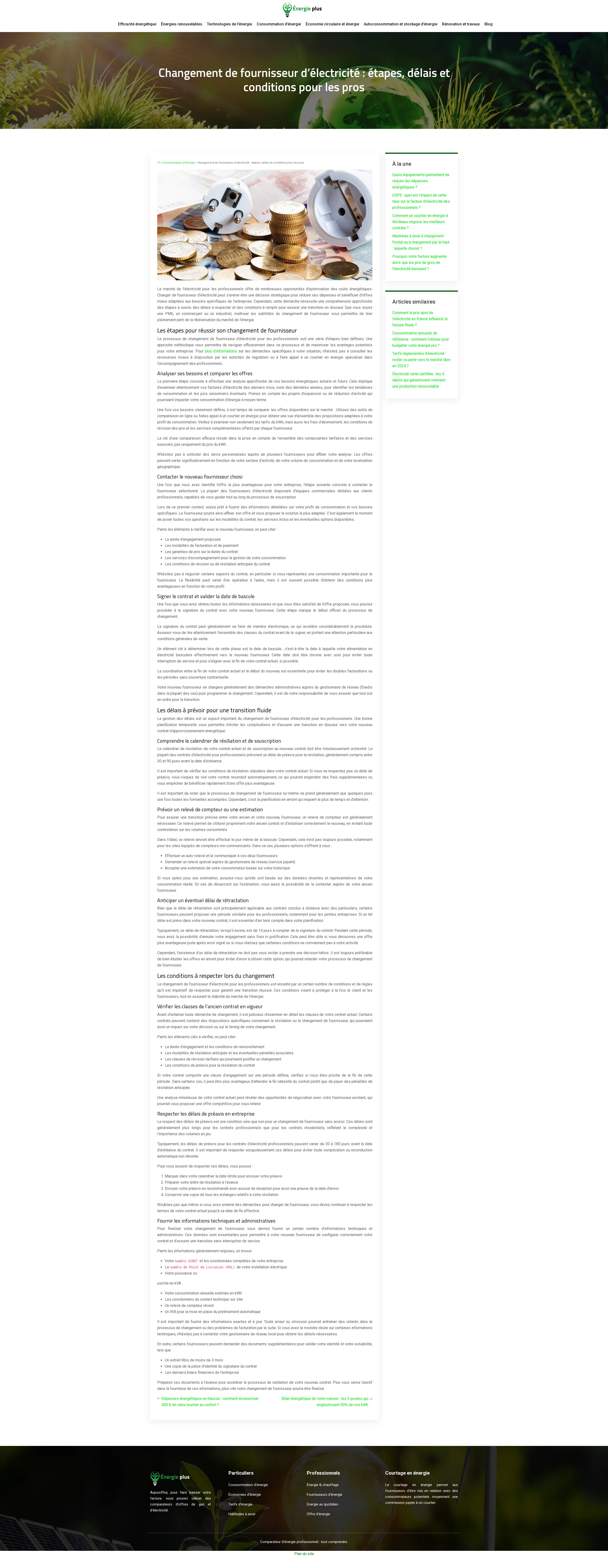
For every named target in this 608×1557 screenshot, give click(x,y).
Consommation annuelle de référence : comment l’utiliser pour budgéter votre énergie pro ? (420, 339)
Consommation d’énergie (279, 24)
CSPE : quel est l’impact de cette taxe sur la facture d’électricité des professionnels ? (421, 201)
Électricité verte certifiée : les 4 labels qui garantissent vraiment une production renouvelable (418, 380)
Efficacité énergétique (137, 24)
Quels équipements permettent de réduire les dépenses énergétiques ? (420, 181)
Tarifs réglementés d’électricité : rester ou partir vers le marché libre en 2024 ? (421, 359)
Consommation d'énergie (178, 162)
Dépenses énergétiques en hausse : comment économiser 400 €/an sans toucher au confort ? (210, 1401)
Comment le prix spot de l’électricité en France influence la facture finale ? (419, 318)
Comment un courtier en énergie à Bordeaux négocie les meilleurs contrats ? (420, 221)
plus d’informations (221, 351)
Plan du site (304, 1554)
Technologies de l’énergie (229, 24)
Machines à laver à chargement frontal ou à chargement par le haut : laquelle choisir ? (420, 242)
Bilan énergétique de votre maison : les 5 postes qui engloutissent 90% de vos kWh (325, 1401)
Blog (488, 24)
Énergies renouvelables (181, 24)
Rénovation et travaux (461, 24)
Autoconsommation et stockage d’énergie (400, 24)
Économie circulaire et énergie (332, 24)
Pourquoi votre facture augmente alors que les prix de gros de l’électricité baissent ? (419, 262)
